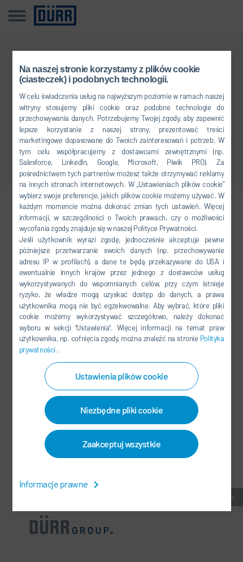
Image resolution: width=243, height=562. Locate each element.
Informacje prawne (54, 483)
